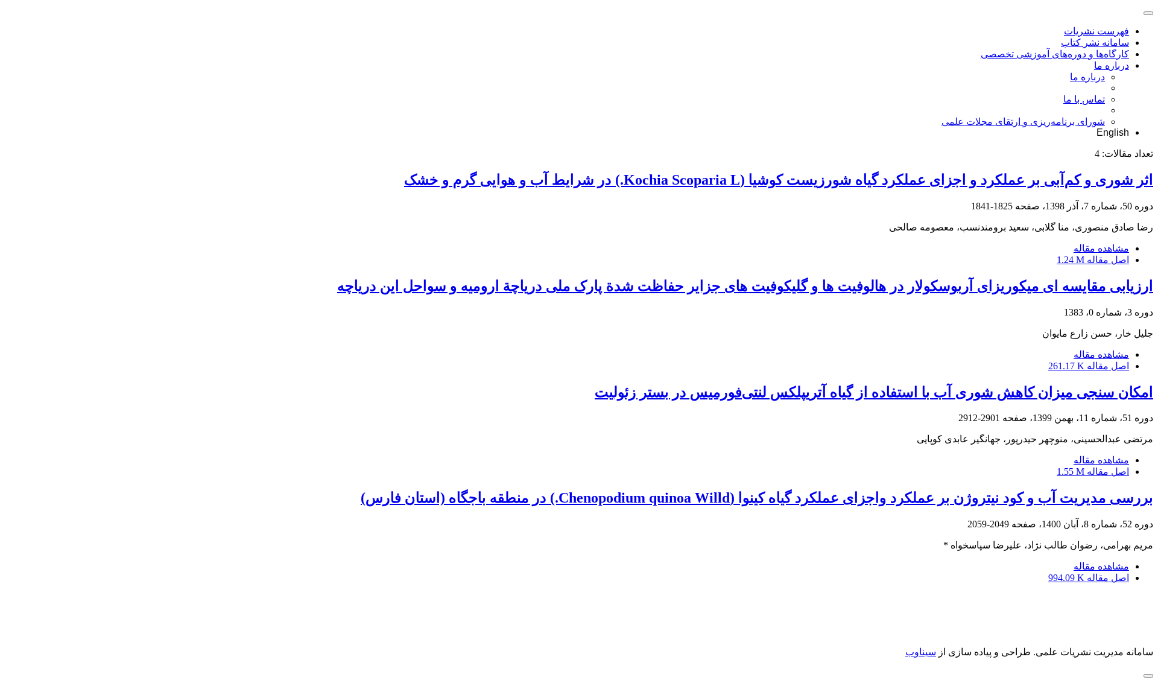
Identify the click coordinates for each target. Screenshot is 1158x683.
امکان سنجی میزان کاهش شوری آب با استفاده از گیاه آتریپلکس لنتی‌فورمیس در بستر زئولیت (874, 392)
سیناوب (920, 652)
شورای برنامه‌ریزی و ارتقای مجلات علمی (1023, 121)
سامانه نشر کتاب (1095, 42)
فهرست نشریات (1096, 31)
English (1112, 132)
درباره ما (1111, 65)
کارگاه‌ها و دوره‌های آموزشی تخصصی (1055, 54)
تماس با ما (1084, 99)
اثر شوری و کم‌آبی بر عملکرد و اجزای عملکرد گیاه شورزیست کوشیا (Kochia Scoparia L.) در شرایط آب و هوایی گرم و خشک (778, 180)
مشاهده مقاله (1101, 248)
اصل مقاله (1093, 260)
